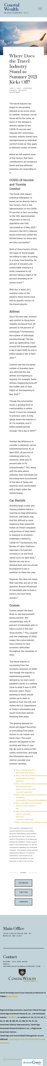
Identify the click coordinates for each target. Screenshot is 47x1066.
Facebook (23, 883)
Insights (22, 90)
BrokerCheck (12, 996)
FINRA (9, 1017)
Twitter (23, 892)
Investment (14, 92)
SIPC (15, 1017)
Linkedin (23, 902)
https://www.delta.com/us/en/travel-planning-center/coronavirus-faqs (29, 806)
